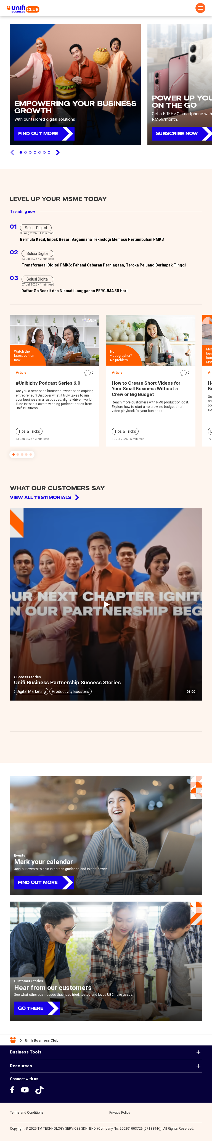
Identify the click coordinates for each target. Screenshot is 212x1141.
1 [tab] (21, 152)
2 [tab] (25, 152)
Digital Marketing (31, 691)
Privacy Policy (119, 1112)
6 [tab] (44, 152)
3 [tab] (30, 152)
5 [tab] (39, 152)
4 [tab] (35, 152)
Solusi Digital (36, 228)
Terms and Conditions (27, 1112)
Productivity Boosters (70, 691)
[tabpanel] (75, 84)
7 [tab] (49, 152)
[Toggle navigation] (200, 8)
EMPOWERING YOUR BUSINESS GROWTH (75, 107)
